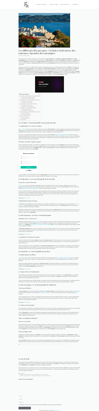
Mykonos (57, 134)
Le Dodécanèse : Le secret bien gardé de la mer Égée (29, 100)
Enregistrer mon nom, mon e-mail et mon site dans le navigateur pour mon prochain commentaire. (40, 404)
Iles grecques (75, 4)
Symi (32, 188)
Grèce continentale (64, 4)
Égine (39, 292)
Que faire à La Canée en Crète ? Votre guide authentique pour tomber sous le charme (35, 375)
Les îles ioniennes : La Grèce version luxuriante (28, 103)
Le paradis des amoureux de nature (28, 106)
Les (35, 221)
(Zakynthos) (34, 224)
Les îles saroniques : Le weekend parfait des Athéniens (30, 111)
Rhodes (22, 188)
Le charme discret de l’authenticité (28, 110)
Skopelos (61, 257)
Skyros (69, 257)
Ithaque (48, 224)
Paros (60, 134)
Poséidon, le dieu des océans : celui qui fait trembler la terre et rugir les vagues (34, 374)
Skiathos (57, 257)
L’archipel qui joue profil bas (26, 109)
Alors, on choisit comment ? (25, 115)
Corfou (23, 224)
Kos (26, 188)
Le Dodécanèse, (22, 185)
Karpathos (35, 188)
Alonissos (66, 257)
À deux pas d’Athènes (25, 113)
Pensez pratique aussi (25, 118)
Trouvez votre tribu (25, 117)
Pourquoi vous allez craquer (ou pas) (28, 98)
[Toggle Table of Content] (39, 94)
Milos (66, 134)
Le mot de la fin (23, 119)
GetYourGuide (27, 198)
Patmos (28, 188)
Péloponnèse (77, 291)
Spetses (49, 292)
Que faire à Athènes (54, 4)
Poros (45, 292)
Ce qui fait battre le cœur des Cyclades (28, 97)
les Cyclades (22, 129)
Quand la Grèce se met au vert (27, 105)
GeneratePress (57, 410)
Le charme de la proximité (26, 114)
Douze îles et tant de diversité (27, 101)
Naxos (63, 134)
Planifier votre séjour (41, 4)
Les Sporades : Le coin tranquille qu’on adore (28, 107)
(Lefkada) (43, 224)
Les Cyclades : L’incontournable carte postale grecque (30, 96)
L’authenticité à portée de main (27, 102)
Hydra (42, 292)
